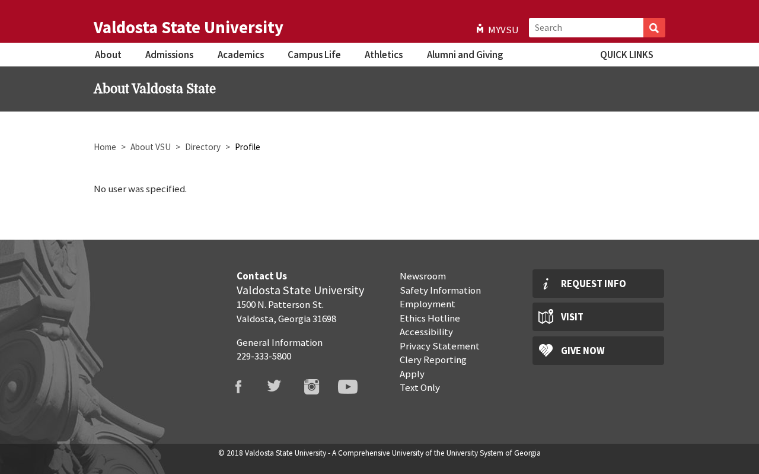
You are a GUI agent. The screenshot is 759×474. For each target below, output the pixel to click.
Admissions (169, 54)
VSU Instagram (319, 387)
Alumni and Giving (465, 54)
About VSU (150, 146)
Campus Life (314, 54)
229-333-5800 (264, 355)
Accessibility (426, 331)
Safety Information (440, 290)
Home (105, 146)
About (108, 54)
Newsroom (423, 275)
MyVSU (503, 29)
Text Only (420, 387)
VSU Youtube (355, 387)
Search (654, 27)
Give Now (583, 350)
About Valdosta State (155, 89)
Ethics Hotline (430, 318)
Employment (427, 303)
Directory (203, 146)
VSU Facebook (245, 387)
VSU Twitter (282, 387)
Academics (241, 54)
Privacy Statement (440, 345)
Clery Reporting (433, 359)
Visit (572, 316)
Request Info (593, 283)
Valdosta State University (188, 27)
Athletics (384, 54)
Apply (412, 373)
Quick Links (626, 54)
